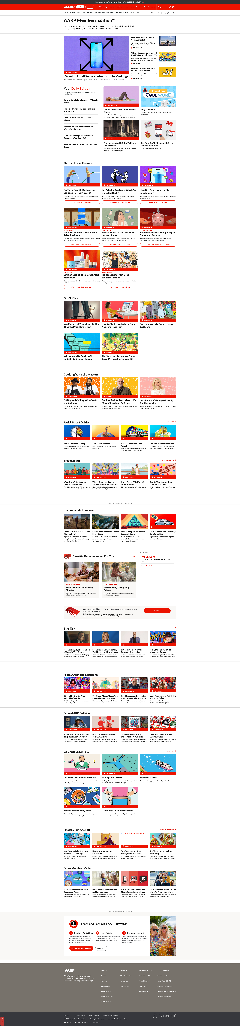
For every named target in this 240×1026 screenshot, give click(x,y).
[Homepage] (69, 7)
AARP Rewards (106, 991)
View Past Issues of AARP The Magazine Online (163, 697)
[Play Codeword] (158, 96)
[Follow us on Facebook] (155, 1016)
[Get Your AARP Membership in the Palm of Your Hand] (158, 130)
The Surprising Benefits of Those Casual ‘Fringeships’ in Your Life (118, 357)
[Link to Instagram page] (167, 1016)
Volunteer (104, 981)
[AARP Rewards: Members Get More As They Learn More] (163, 878)
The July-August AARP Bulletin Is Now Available (132, 735)
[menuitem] (66, 13)
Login (169, 7)
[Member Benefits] (68, 556)
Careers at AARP (144, 976)
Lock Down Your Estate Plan (162, 444)
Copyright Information (97, 1019)
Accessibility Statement (110, 1015)
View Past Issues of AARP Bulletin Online (161, 735)
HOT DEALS (146, 557)
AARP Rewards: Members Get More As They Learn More (163, 891)
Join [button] (80, 7)
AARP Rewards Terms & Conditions (75, 1019)
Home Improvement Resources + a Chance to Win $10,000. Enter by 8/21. (118, 2)
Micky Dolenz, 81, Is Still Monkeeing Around (160, 651)
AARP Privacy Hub (78, 1015)
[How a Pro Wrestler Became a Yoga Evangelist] (167, 42)
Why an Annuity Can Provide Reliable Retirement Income (78, 357)
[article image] (166, 13)
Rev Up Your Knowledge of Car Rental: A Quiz (161, 483)
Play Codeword (148, 109)
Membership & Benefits (106, 7)
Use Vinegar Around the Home (117, 810)
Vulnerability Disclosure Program (118, 1019)
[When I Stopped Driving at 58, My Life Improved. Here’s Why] (167, 58)
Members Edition (135, 7)
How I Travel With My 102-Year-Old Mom (132, 483)
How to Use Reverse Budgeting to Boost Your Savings (157, 234)
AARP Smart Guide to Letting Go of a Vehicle (163, 532)
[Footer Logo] (79, 970)
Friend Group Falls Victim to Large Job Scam (133, 532)
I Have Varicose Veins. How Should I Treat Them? (143, 69)
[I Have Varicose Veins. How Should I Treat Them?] (167, 73)
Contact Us (123, 970)
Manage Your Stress (112, 777)
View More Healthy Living (165, 829)
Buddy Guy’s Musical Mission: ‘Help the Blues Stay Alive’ (76, 735)
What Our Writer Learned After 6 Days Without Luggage (75, 484)
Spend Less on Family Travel (78, 810)
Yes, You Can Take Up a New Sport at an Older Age (76, 852)
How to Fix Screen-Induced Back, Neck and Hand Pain (119, 325)
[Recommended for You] (77, 521)
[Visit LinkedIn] (174, 1016)
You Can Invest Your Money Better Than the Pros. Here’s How (81, 325)
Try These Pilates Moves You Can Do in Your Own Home (105, 697)
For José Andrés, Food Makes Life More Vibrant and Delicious (119, 401)
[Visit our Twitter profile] (161, 1016)
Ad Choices (67, 1022)
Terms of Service (93, 1015)
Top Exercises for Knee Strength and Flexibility (131, 852)
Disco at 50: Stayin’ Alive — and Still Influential (75, 697)
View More (170, 422)
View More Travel (168, 460)
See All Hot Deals (147, 566)
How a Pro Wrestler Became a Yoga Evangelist (144, 38)
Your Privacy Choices (81, 1022)
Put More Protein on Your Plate (80, 777)
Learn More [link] (101, 948)
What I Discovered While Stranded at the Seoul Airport (105, 483)
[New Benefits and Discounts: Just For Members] (105, 878)
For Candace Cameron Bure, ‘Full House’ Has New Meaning (105, 651)
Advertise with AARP (145, 970)
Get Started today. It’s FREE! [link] (81, 948)
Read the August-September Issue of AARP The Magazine (133, 697)
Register (161, 7)
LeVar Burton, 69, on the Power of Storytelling (131, 651)
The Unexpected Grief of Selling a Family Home (120, 144)
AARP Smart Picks (122, 7)
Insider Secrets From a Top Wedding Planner (115, 276)
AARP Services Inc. (145, 991)
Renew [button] (90, 7)
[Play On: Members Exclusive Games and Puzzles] (77, 878)
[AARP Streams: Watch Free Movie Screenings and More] (134, 878)
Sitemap (66, 1015)
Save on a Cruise (148, 777)
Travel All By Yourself (101, 444)
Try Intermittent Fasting (74, 444)
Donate (103, 976)
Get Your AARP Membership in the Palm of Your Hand (157, 144)
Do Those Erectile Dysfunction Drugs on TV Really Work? (79, 191)
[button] (173, 13)
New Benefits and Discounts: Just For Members (104, 891)
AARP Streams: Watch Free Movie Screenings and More (133, 891)
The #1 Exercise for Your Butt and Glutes (120, 110)
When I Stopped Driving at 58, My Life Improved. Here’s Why (144, 54)
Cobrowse (95, 1022)
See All (132, 556)
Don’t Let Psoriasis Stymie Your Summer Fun (103, 735)
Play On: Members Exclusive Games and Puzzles (76, 891)
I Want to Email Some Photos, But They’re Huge (96, 76)
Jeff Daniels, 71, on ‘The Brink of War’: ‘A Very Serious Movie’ (77, 652)
